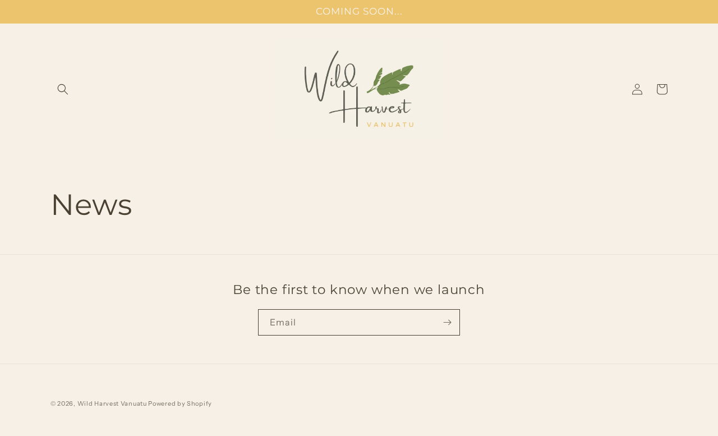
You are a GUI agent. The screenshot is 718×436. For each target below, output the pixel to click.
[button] (62, 89)
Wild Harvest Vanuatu (113, 403)
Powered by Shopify (180, 403)
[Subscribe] (447, 322)
